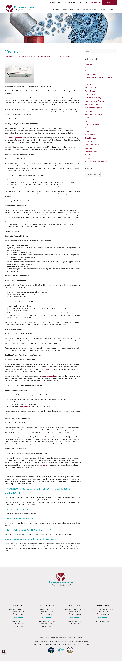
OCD (86, 121)
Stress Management (92, 145)
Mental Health (36, 56)
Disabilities (89, 84)
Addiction (8, 56)
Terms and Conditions (52, 645)
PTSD (87, 131)
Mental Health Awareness (50, 56)
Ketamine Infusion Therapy (94, 101)
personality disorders (92, 125)
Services (52, 638)
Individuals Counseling (93, 98)
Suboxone (88, 148)
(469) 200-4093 (20, 614)
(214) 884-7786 (104, 614)
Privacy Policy (38, 645)
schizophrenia (90, 135)
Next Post (77, 559)
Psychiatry (88, 128)
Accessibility (77, 645)
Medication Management (21, 56)
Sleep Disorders (90, 138)
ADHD (87, 67)
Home (41, 638)
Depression (89, 81)
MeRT (87, 118)
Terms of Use (66, 645)
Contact (80, 638)
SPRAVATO (88, 141)
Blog (74, 638)
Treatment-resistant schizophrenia (97, 161)
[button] (109, 2)
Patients (69, 638)
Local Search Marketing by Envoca (77, 641)
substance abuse (66, 56)
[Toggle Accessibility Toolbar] (4, 652)
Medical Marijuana (91, 104)
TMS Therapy (89, 155)
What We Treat (61, 638)
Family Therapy (90, 91)
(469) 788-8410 (76, 614)
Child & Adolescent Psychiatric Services (98, 77)
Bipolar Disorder (91, 74)
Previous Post (11, 559)
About (47, 638)
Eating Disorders (91, 88)
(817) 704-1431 (48, 614)
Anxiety (87, 71)
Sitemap (86, 645)
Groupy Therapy (90, 94)
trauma (87, 158)
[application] (60, 10)
